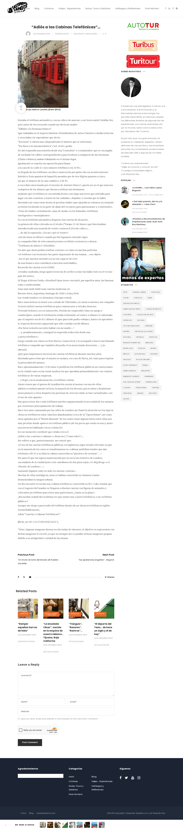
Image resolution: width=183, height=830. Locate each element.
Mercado (149, 343)
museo (153, 348)
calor (126, 298)
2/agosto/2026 (26, 641)
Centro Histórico (131, 303)
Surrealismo (151, 382)
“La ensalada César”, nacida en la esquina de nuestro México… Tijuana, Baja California (53, 632)
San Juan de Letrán (131, 382)
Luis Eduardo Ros (41, 34)
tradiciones (141, 388)
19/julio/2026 (76, 641)
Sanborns (149, 376)
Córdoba (149, 326)
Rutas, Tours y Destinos (98, 8)
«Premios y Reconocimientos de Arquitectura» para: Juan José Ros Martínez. (148, 222)
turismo (155, 388)
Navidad (154, 354)
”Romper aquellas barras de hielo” (27, 627)
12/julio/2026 (101, 645)
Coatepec (127, 315)
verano (140, 393)
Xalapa (126, 399)
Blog (37, 8)
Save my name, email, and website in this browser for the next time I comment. (59, 719)
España (126, 331)
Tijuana (126, 388)
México (126, 354)
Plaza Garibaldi (130, 365)
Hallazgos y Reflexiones (127, 8)
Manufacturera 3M (131, 343)
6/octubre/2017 (156, 195)
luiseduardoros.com (45, 813)
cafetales (155, 292)
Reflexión (145, 371)
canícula (138, 298)
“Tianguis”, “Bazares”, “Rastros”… (75, 627)
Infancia (140, 337)
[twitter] (126, 778)
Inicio (27, 8)
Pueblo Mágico (129, 371)
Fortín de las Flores (144, 331)
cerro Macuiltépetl (132, 309)
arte (125, 292)
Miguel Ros (128, 348)
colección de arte (145, 315)
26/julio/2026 (51, 651)
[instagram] (173, 8)
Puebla (145, 365)
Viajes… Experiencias (70, 8)
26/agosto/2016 (139, 212)
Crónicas (49, 8)
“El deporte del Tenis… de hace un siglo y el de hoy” (103, 629)
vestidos (153, 393)
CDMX (149, 298)
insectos (153, 337)
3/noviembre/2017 (140, 232)
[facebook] (165, 8)
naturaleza (140, 354)
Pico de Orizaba (143, 360)
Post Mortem (152, 8)
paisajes (127, 360)
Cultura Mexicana (131, 326)
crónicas (127, 320)
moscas (141, 348)
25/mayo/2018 (62, 34)
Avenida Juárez (139, 292)
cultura (141, 320)
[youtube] (169, 8)
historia (127, 337)
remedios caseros (131, 376)
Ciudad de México (153, 309)
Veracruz (127, 393)
